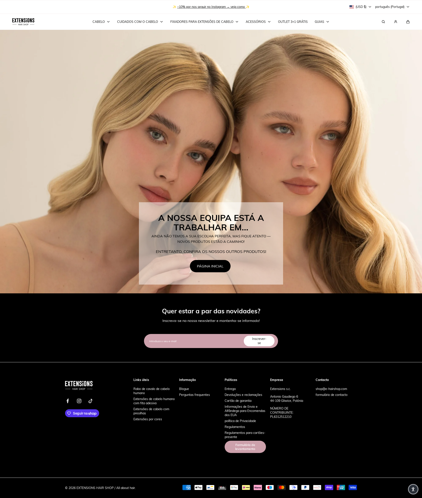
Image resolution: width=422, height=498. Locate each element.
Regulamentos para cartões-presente (245, 435)
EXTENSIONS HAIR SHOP (95, 488)
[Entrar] (395, 21)
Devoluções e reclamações (243, 395)
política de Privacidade (240, 421)
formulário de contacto (331, 395)
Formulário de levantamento (245, 447)
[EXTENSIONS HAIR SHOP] (23, 21)
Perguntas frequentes (194, 395)
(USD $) (361, 7)
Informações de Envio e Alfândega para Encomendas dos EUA (245, 410)
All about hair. (126, 488)
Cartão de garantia (238, 401)
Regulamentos (235, 427)
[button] (408, 21)
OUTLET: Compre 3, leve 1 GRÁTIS (211, 4)
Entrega (230, 389)
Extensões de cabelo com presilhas (151, 411)
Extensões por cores (147, 419)
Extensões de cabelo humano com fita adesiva (154, 401)
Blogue (184, 389)
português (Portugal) (389, 7)
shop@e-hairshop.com (331, 389)
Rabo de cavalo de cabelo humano (151, 391)
